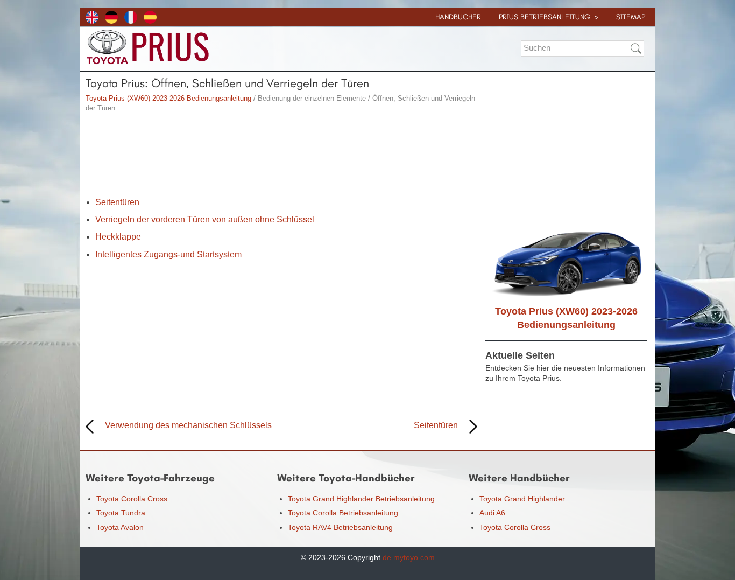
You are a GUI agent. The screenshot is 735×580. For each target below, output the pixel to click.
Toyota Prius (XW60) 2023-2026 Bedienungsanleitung (168, 98)
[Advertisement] (281, 156)
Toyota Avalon (120, 527)
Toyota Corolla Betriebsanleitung (343, 512)
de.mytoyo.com (409, 557)
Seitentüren (117, 202)
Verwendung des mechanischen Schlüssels (188, 425)
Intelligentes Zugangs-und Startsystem (168, 254)
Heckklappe (118, 236)
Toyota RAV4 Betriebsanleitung (340, 527)
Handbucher (458, 17)
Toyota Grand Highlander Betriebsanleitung (361, 498)
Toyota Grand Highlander (522, 498)
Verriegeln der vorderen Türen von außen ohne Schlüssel (204, 219)
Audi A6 (492, 512)
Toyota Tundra (120, 512)
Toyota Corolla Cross (131, 498)
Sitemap (630, 17)
